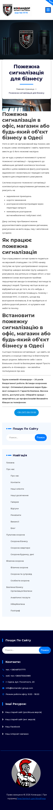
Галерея (15, 502)
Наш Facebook (12, 726)
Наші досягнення (19, 495)
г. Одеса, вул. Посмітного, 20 (20, 682)
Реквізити (16, 515)
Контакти (15, 482)
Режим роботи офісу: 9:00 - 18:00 (22, 694)
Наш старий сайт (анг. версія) (20, 719)
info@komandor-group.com (19, 688)
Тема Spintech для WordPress (31, 798)
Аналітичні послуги (20, 597)
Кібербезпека (18, 604)
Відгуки (15, 508)
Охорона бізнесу (19, 541)
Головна (10, 462)
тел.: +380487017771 (16, 669)
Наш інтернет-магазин (17, 734)
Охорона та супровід (21, 574)
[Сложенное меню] (48, 10)
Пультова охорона (15, 535)
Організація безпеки (21, 591)
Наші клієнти (17, 489)
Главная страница (25, 89)
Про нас (10, 469)
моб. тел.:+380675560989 (18, 676)
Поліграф (15, 610)
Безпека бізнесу (14, 587)
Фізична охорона (15, 561)
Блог (13, 528)
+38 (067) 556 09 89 (26, 412)
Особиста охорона (20, 580)
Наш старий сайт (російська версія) (23, 712)
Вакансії (15, 521)
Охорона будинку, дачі (22, 554)
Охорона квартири (20, 548)
